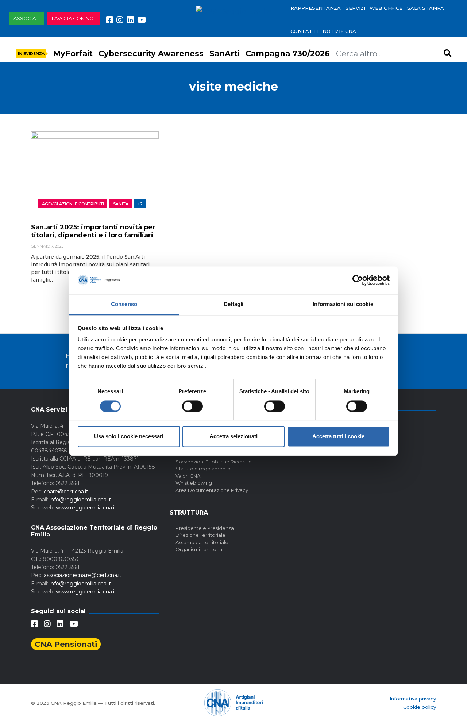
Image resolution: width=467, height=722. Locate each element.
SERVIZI (355, 8)
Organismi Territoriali (199, 549)
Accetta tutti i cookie (338, 436)
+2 (140, 203)
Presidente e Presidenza (204, 528)
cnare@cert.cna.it (66, 491)
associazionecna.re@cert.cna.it (82, 575)
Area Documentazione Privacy (211, 490)
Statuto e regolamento (203, 468)
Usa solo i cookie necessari (128, 436)
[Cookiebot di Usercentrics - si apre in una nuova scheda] (358, 280)
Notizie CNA (339, 31)
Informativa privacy (413, 699)
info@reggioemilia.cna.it (80, 499)
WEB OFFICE (386, 8)
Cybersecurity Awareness (151, 53)
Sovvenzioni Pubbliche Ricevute (213, 462)
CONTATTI (304, 31)
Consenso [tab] (124, 304)
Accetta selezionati (233, 436)
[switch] (192, 406)
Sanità (120, 203)
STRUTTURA (189, 512)
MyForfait (73, 53)
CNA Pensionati (66, 644)
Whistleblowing (193, 483)
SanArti (224, 53)
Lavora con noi (73, 18)
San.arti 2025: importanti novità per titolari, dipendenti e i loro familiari (93, 231)
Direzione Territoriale (200, 535)
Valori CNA (187, 476)
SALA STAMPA (425, 8)
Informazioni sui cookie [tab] (343, 304)
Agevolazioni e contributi (73, 203)
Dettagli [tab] (234, 304)
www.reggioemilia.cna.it (86, 507)
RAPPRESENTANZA (315, 8)
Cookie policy (419, 707)
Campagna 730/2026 (288, 53)
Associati (26, 18)
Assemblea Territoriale (201, 542)
